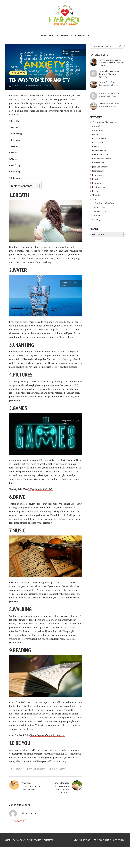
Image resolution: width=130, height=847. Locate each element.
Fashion (95, 146)
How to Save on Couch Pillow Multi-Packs (109, 105)
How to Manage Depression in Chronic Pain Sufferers (61, 787)
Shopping (96, 195)
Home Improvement (101, 158)
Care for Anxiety (58, 769)
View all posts (19, 821)
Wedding (96, 219)
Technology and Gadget (103, 203)
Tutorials (96, 215)
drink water (70, 325)
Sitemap (121, 840)
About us (53, 35)
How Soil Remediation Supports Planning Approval (109, 74)
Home (43, 35)
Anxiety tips (17, 769)
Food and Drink (99, 150)
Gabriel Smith (35, 85)
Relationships (98, 187)
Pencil (95, 178)
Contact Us (87, 840)
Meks (31, 840)
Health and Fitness (18, 73)
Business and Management (104, 122)
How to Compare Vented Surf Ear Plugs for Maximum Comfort (112, 62)
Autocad (96, 126)
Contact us (66, 35)
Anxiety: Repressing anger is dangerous (31, 785)
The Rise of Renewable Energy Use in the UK (109, 95)
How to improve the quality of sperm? (47, 735)
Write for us (99, 840)
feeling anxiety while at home (59, 511)
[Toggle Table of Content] (36, 186)
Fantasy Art (97, 142)
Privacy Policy (82, 35)
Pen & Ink (97, 174)
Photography (98, 183)
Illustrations (98, 162)
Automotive (97, 130)
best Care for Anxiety (37, 769)
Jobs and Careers (100, 166)
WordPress (48, 840)
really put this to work (68, 717)
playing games (67, 460)
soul (16, 601)
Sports (95, 199)
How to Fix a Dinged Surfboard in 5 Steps (108, 83)
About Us (78, 840)
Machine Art (98, 170)
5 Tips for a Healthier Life (40, 489)
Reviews (95, 191)
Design (95, 134)
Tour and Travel (99, 211)
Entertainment (99, 138)
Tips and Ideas (98, 207)
